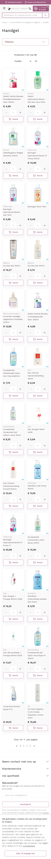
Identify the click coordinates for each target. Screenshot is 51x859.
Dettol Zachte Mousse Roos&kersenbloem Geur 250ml (13, 99)
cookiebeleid (29, 846)
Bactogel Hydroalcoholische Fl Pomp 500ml (37, 156)
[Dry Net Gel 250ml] (13, 249)
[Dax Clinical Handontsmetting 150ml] (38, 357)
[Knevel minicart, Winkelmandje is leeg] (35, 8)
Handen (46, 22)
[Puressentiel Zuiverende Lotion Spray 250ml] (38, 523)
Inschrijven (25, 804)
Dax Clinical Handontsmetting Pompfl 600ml (11, 486)
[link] (17, 746)
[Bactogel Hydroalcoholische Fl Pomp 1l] (13, 523)
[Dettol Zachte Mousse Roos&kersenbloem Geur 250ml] (13, 80)
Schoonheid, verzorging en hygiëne (25, 22)
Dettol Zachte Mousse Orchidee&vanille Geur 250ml (38, 317)
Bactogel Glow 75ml (37, 207)
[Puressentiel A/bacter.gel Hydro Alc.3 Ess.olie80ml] (13, 357)
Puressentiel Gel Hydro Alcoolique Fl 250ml (37, 655)
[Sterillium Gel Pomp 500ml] (38, 469)
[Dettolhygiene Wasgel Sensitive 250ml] (13, 136)
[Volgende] (34, 746)
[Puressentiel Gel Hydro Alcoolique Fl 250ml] (38, 636)
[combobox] (22, 15)
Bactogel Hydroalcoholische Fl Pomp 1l (12, 542)
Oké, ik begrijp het (25, 853)
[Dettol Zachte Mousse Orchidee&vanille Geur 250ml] (38, 300)
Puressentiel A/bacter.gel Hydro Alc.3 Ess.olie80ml (11, 373)
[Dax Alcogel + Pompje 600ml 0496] (13, 580)
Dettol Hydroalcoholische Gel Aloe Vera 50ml (36, 99)
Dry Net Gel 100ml (36, 266)
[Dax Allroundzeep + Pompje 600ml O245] (13, 636)
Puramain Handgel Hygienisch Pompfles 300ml (12, 319)
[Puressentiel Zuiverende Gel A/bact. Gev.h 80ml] (13, 413)
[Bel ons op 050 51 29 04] (30, 8)
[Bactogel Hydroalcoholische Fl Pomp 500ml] (38, 136)
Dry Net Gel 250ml (11, 266)
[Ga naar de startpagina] (17, 8)
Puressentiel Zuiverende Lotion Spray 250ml (36, 540)
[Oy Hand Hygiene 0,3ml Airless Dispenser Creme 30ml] (38, 693)
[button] (25, 41)
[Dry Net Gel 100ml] (38, 249)
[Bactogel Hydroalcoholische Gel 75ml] (13, 193)
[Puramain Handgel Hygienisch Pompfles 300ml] (13, 300)
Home (4, 22)
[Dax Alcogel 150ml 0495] (38, 413)
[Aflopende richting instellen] (36, 61)
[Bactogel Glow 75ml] (38, 193)
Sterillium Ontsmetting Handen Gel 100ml (37, 599)
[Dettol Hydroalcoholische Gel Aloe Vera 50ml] (38, 80)
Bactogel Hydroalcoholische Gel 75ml (11, 212)
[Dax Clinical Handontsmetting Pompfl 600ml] (13, 469)
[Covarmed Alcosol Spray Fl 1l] (13, 693)
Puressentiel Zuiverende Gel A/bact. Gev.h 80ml (12, 432)
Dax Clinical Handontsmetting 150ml (36, 376)
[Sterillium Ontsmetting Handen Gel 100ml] (38, 580)
